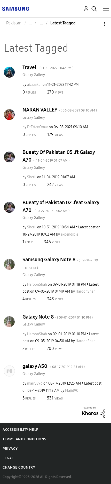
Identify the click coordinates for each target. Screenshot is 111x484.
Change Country (19, 467)
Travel (47, 67)
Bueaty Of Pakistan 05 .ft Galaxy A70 (58, 156)
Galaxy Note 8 (57, 317)
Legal (8, 458)
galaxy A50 (53, 366)
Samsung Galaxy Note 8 (60, 263)
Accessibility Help (20, 429)
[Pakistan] (15, 8)
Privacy (10, 448)
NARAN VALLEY (59, 110)
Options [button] (95, 24)
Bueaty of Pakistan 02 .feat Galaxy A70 (60, 206)
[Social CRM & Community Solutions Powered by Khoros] (93, 411)
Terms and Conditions (24, 439)
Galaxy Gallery (33, 75)
